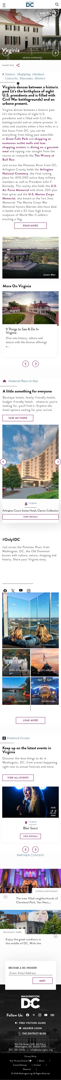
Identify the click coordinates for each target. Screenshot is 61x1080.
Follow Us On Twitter (15, 588)
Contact (37, 1065)
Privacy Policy (30, 1056)
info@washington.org (41, 1050)
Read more (30, 225)
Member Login (32, 1028)
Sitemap (23, 1065)
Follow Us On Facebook (7, 588)
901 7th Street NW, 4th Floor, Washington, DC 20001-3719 (30, 1045)
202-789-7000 (17, 1050)
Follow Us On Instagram (31, 588)
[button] (30, 308)
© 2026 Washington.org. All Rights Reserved (30, 1073)
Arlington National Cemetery (27, 171)
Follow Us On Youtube (23, 588)
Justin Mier (49, 274)
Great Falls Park (17, 139)
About (41, 1060)
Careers (16, 1065)
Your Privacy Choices (19, 1060)
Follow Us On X (32, 1015)
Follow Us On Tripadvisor (50, 1015)
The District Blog (34, 1033)
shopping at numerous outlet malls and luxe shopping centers (26, 143)
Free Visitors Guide (32, 1023)
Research (27, 1069)
